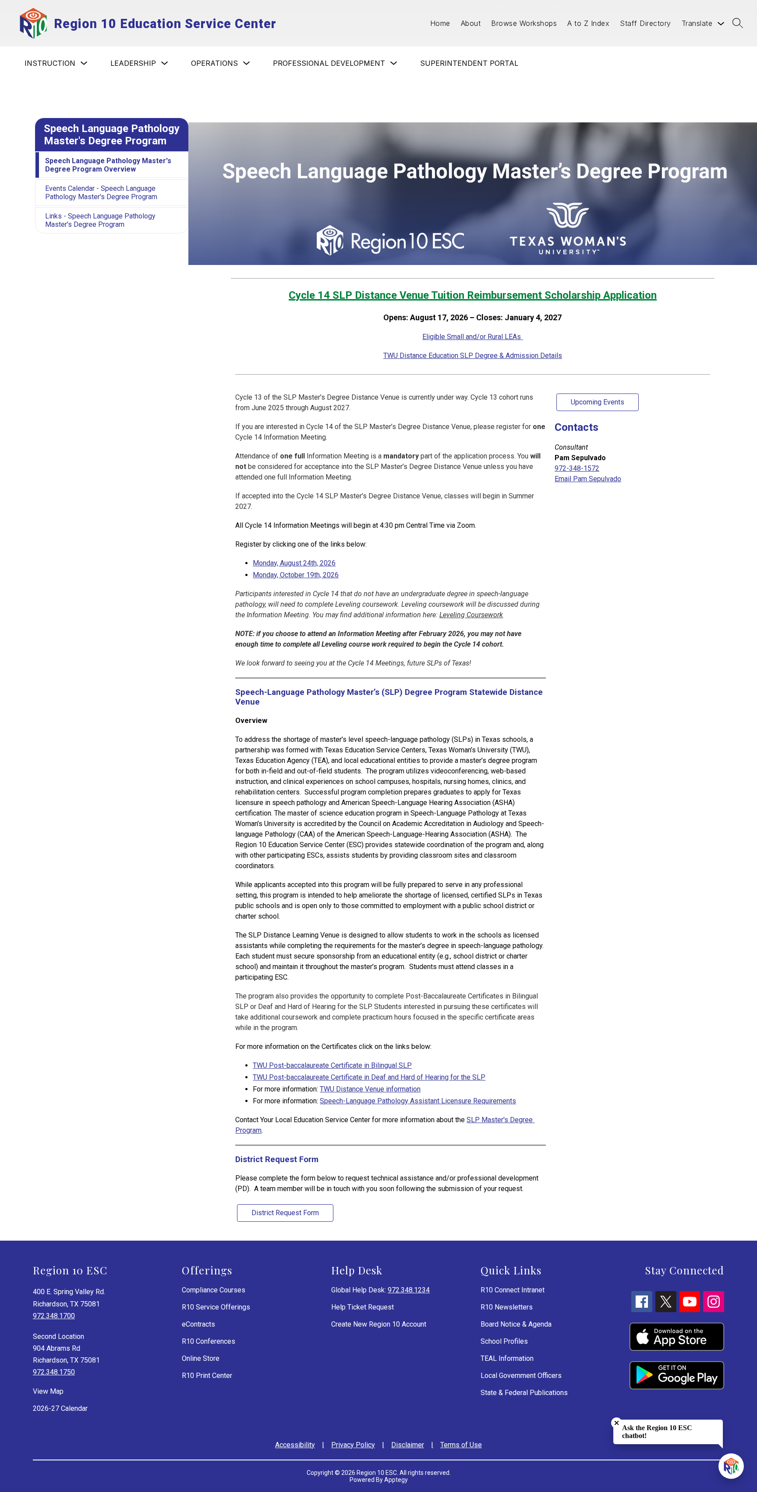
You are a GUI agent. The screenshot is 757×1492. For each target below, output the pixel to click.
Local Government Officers (521, 1375)
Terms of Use (461, 1445)
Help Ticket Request (362, 1307)
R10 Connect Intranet (513, 1290)
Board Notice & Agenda (516, 1324)
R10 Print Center (207, 1375)
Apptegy (396, 1479)
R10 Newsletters (507, 1307)
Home (440, 23)
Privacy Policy (353, 1445)
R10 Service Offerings (216, 1307)
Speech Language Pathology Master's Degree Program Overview (108, 165)
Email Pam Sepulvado (588, 479)
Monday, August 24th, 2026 (294, 563)
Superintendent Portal (469, 63)
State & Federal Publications (524, 1392)
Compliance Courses (213, 1290)
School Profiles (504, 1341)
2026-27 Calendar (60, 1408)
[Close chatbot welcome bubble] (616, 1422)
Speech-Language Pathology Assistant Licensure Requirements (418, 1101)
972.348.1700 (54, 1316)
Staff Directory (645, 23)
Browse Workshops (524, 23)
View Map (48, 1391)
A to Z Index (588, 23)
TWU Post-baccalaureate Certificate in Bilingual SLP (332, 1065)
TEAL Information (507, 1358)
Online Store (200, 1358)
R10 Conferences (208, 1341)
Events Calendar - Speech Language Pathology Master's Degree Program (101, 192)
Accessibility (295, 1445)
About (471, 23)
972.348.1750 (54, 1372)
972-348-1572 (577, 468)
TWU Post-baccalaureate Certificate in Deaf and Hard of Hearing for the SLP (369, 1077)
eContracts (198, 1324)
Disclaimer (407, 1445)
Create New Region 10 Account (378, 1324)
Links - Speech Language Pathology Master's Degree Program (100, 220)
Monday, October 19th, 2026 (296, 575)
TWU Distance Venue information (370, 1089)
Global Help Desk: (380, 1290)
